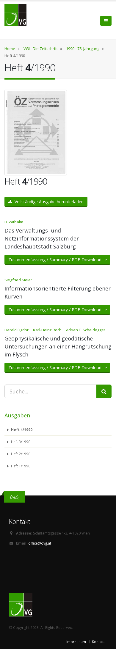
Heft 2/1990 (20, 453)
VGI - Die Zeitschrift (40, 48)
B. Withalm (13, 222)
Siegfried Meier (18, 279)
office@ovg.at (39, 543)
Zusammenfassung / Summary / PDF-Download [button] (56, 259)
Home (9, 48)
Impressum (76, 641)
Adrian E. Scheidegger (85, 329)
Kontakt (98, 641)
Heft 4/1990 (21, 429)
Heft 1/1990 (20, 466)
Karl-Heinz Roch (47, 329)
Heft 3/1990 (20, 441)
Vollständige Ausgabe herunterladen (48, 201)
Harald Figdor (16, 329)
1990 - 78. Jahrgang (82, 48)
